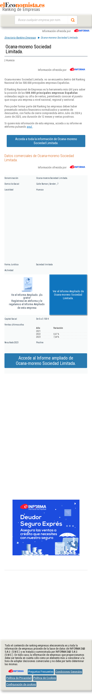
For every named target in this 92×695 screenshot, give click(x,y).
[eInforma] (16, 669)
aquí (30, 126)
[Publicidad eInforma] (46, 554)
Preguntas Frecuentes (40, 671)
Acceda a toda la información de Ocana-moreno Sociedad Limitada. (46, 141)
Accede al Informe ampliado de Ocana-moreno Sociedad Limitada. (46, 360)
